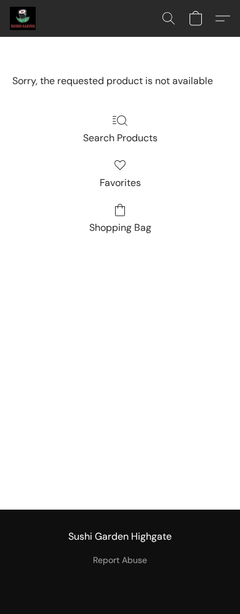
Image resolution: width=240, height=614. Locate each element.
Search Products (120, 137)
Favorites (120, 182)
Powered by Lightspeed (120, 580)
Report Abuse (120, 559)
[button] (23, 18)
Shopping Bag (120, 227)
